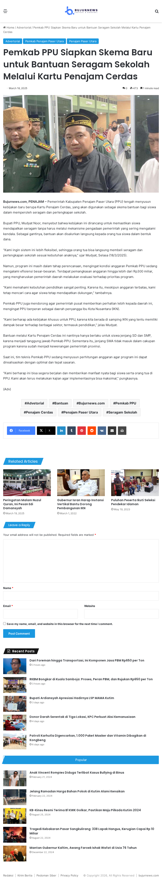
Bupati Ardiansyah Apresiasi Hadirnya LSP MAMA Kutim (72, 698)
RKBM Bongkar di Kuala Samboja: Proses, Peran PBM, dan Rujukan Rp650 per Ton (91, 679)
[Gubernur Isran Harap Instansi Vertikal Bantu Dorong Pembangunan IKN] (81, 482)
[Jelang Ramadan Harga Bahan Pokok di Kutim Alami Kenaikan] (14, 797)
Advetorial (35, 403)
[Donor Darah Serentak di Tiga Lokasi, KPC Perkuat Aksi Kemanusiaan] (14, 723)
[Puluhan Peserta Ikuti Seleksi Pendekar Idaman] (135, 482)
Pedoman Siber (46, 875)
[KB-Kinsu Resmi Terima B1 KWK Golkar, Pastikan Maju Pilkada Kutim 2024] (14, 816)
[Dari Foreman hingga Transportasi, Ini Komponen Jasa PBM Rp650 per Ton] (14, 666)
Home (10, 27)
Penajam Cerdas (39, 412)
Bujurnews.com (92, 403)
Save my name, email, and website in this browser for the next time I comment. (60, 624)
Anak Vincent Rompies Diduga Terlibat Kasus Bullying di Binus (77, 772)
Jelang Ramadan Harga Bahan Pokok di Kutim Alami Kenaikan (77, 791)
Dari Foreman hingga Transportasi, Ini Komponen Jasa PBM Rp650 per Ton (87, 660)
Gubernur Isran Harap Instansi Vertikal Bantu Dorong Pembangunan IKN (80, 504)
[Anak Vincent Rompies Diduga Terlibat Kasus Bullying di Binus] (14, 778)
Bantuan (61, 403)
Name (8, 588)
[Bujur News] (81, 11)
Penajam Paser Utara (82, 41)
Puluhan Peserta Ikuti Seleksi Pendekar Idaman (133, 502)
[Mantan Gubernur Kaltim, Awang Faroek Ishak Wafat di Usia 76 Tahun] (14, 853)
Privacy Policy (69, 875)
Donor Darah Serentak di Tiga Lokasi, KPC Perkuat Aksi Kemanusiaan (82, 717)
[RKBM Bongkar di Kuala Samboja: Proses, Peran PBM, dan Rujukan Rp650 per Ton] (14, 685)
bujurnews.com (149, 875)
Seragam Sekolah (122, 412)
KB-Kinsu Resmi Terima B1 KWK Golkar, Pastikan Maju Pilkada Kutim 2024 (85, 810)
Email (8, 606)
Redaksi (8, 875)
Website (89, 606)
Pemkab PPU (125, 403)
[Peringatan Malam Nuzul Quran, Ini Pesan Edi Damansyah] (27, 482)
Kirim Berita (25, 875)
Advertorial (24, 27)
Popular (81, 760)
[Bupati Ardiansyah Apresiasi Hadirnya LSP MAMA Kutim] (14, 704)
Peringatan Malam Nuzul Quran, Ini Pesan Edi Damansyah (22, 504)
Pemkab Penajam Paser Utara (44, 41)
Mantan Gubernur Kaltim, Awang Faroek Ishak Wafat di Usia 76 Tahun (83, 848)
